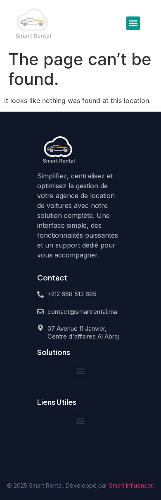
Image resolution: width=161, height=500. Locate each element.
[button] (133, 23)
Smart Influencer (131, 485)
